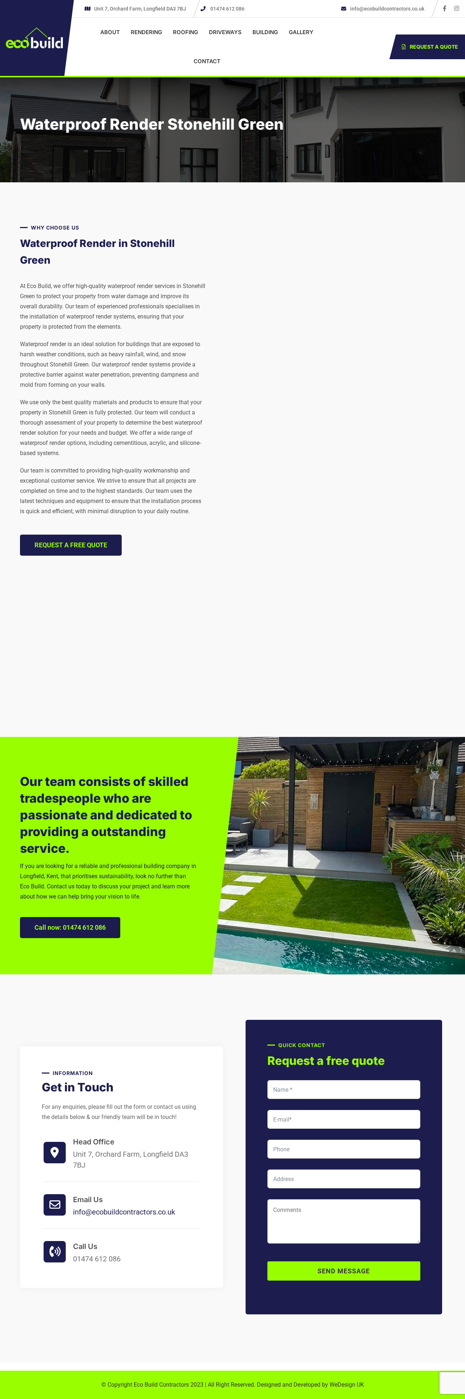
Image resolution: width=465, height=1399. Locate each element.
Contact (207, 61)
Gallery (301, 32)
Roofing (185, 32)
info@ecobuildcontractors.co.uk (386, 9)
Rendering (146, 32)
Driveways (225, 32)
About (110, 32)
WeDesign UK (346, 1384)
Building (265, 32)
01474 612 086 (227, 9)
